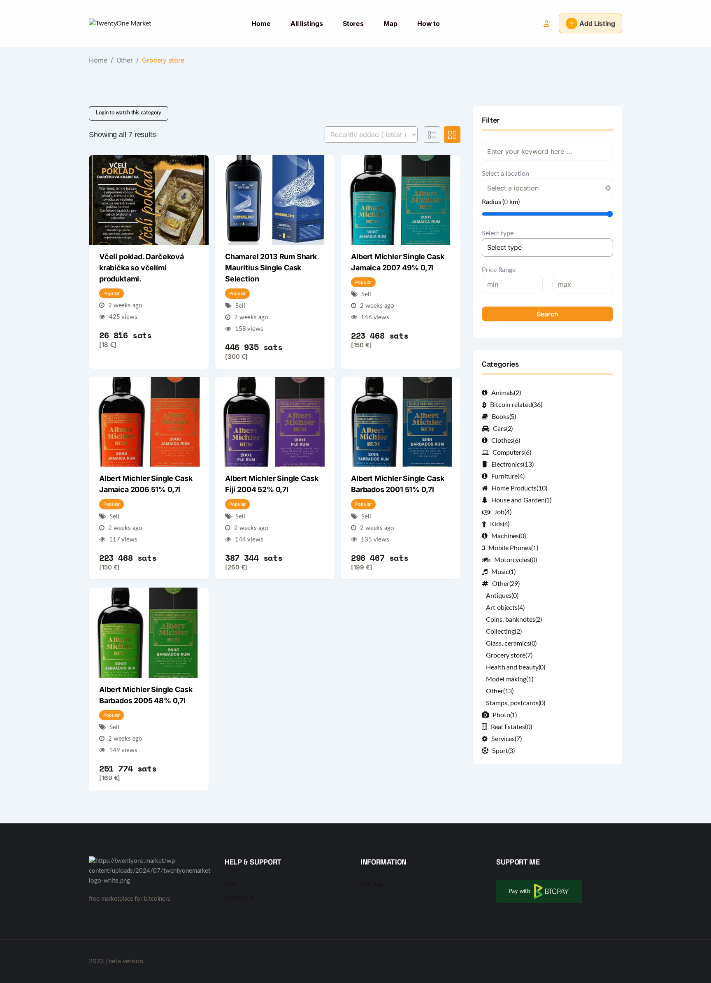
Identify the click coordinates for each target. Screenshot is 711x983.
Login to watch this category (128, 113)
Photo (505, 715)
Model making (509, 679)
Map (390, 23)
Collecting (504, 631)
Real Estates (511, 727)
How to (428, 23)
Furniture (508, 476)
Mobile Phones (513, 548)
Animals (506, 393)
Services (506, 739)
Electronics (512, 464)
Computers (512, 452)
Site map (371, 884)
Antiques (502, 596)
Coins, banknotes (514, 619)
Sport (503, 751)
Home (261, 23)
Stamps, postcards (515, 703)
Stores (353, 23)
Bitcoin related (516, 405)
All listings (306, 23)
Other (124, 60)
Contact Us (239, 898)
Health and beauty (515, 667)
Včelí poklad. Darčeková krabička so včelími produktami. (141, 267)
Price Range (499, 270)
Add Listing (597, 23)
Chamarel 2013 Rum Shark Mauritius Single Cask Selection (271, 267)
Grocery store (509, 655)
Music (503, 572)
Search (547, 314)
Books (504, 417)
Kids (499, 524)
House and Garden (521, 500)
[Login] (546, 23)
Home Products (519, 488)
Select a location (505, 173)
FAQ (231, 884)
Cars (503, 428)
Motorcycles (515, 560)
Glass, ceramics (511, 643)
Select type (498, 233)
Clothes (505, 440)
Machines (508, 536)
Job (502, 512)
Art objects (505, 607)
